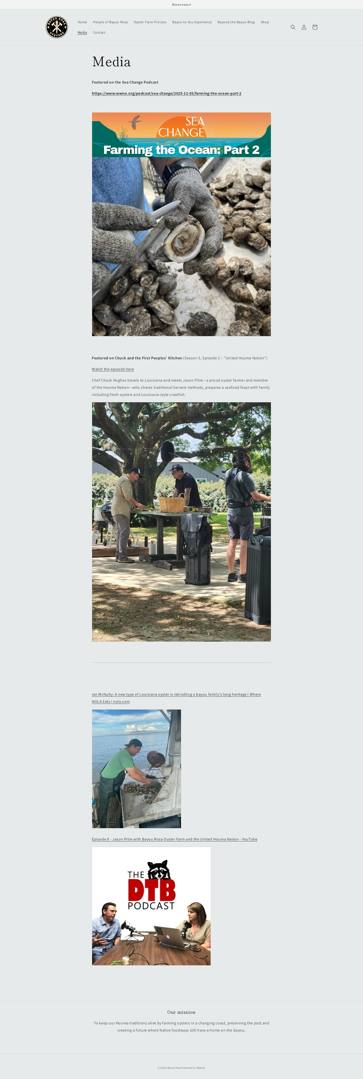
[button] (293, 27)
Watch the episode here (113, 369)
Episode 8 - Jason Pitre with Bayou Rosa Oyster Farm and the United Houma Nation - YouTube (174, 839)
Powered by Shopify (193, 1067)
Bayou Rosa (174, 1067)
